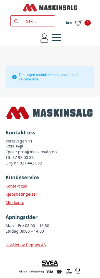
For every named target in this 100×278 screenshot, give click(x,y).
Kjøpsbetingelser (21, 194)
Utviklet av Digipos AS (26, 244)
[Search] (16, 21)
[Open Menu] (56, 37)
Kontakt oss (16, 186)
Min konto (15, 202)
